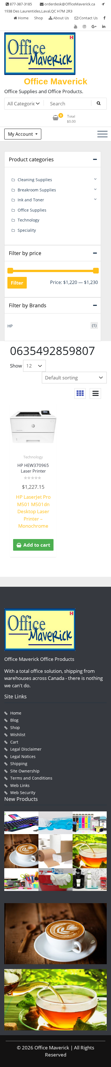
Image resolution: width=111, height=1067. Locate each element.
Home (22, 17)
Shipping (18, 763)
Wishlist (17, 734)
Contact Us (88, 17)
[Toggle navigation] (102, 134)
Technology (33, 457)
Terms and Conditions (31, 778)
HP (10, 326)
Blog (14, 720)
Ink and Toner (31, 199)
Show (16, 365)
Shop (38, 17)
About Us (60, 17)
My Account (21, 134)
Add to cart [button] (36, 545)
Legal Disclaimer (26, 749)
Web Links (20, 785)
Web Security (22, 792)
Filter (17, 282)
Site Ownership (25, 771)
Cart (14, 742)
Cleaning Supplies (35, 179)
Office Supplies (32, 210)
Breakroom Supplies (37, 190)
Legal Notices (23, 756)
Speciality (27, 230)
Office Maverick (55, 81)
